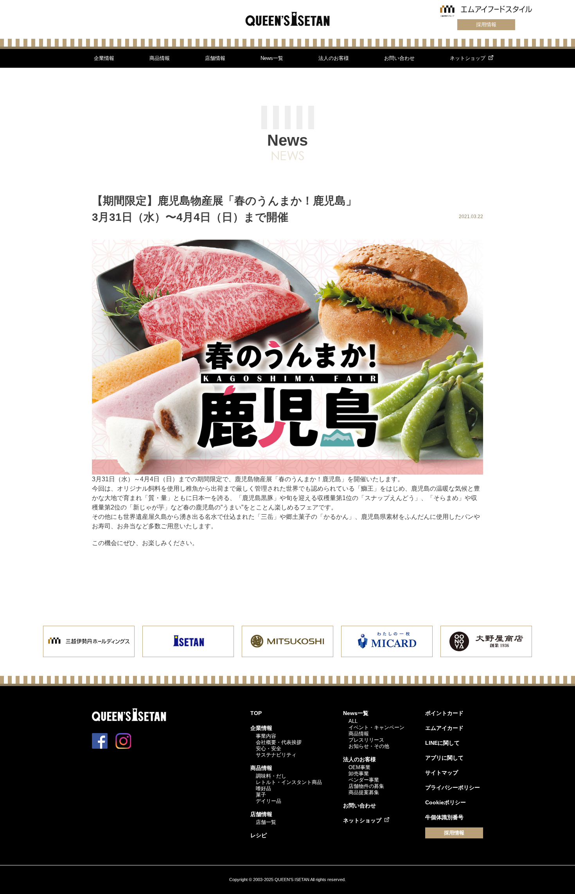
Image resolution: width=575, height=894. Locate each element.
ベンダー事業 (364, 780)
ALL (353, 721)
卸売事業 (359, 774)
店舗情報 (215, 58)
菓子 (261, 795)
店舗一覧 (266, 822)
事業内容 (266, 736)
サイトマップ (441, 772)
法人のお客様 (333, 58)
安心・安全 (268, 748)
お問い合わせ (399, 58)
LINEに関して (442, 743)
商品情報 (159, 58)
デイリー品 (268, 801)
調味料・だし (271, 776)
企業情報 (104, 58)
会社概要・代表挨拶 (279, 742)
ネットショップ (467, 58)
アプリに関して (444, 758)
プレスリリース (366, 740)
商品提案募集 (364, 792)
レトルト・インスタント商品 (289, 782)
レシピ (258, 835)
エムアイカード (444, 728)
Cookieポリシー (445, 802)
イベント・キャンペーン (376, 727)
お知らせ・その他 (369, 746)
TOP (256, 713)
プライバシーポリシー (452, 787)
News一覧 (272, 58)
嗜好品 (263, 788)
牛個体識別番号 (444, 817)
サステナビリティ (276, 755)
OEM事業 (359, 767)
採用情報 (486, 24)
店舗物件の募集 (366, 786)
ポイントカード (444, 713)
